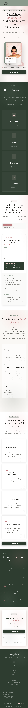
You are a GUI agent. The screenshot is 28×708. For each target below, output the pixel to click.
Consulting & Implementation (14, 682)
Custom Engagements (14, 686)
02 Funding (16, 224)
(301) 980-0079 (6, 694)
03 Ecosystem (7, 227)
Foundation (14, 668)
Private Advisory (14, 680)
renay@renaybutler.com (8, 692)
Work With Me (14, 72)
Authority (14, 674)
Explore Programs (13, 639)
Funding (14, 670)
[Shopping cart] (24, 3)
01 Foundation (7, 224)
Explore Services (14, 76)
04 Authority (16, 227)
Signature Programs (14, 684)
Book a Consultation (14, 635)
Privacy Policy (9, 706)
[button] (26, 3)
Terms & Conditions (17, 706)
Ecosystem (14, 672)
